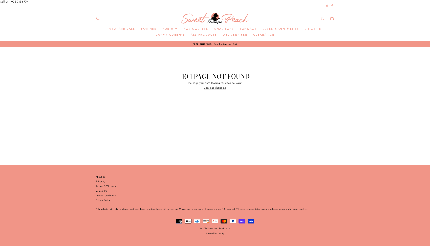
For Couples (196, 29)
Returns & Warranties (106, 186)
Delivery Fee (235, 35)
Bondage (248, 29)
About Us (100, 176)
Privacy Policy (103, 200)
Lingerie (313, 29)
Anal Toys (224, 29)
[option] (215, 44)
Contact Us (101, 190)
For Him (170, 29)
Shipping (100, 181)
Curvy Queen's (170, 35)
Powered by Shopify (215, 233)
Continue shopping (215, 88)
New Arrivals (122, 29)
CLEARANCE (263, 35)
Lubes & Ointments (281, 29)
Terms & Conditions (106, 195)
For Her (149, 29)
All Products (204, 35)
